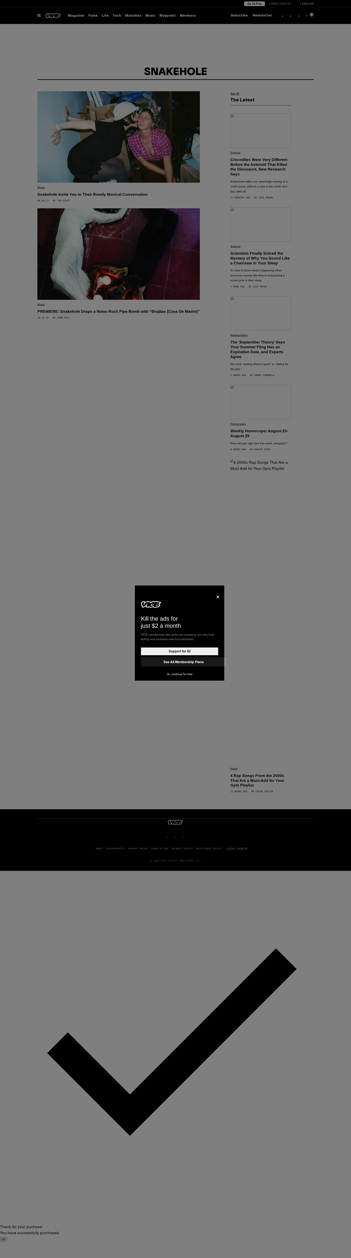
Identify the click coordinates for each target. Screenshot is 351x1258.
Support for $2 (180, 651)
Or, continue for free (180, 674)
